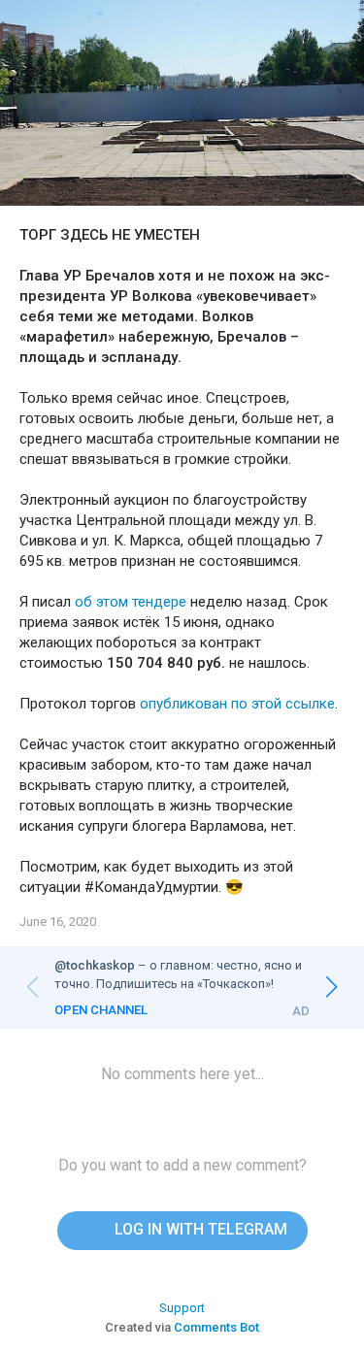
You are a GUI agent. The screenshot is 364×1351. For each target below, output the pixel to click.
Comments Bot (216, 1327)
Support (182, 1308)
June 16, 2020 (57, 921)
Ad (301, 1011)
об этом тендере (130, 601)
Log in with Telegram (199, 1229)
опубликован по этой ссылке (237, 703)
